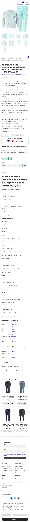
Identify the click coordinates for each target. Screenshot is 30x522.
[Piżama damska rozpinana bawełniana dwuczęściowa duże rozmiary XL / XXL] (3, 158)
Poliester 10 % (23, 339)
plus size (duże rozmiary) (18, 348)
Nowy (13, 357)
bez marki (14, 324)
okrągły (14, 341)
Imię (5, 444)
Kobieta (14, 326)
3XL (4, 165)
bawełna (14, 336)
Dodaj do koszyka (18, 135)
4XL (10, 165)
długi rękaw (15, 343)
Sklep (10, 56)
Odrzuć (7, 515)
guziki (13, 351)
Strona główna (4, 56)
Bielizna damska (9, 58)
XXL (13, 329)
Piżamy (15, 58)
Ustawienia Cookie (20, 515)
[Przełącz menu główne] (27, 3)
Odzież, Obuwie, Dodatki (16, 74)
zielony (14, 331)
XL (19, 165)
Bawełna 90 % (15, 339)
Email (5, 449)
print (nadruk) (15, 334)
